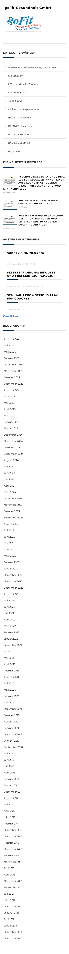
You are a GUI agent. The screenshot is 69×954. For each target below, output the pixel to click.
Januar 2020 (11, 702)
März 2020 (10, 689)
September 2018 (13, 747)
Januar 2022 (11, 638)
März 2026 (10, 351)
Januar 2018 (11, 785)
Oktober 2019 (11, 715)
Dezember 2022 (13, 574)
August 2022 (11, 594)
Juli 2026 (9, 345)
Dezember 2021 (13, 645)
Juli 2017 (9, 804)
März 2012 (9, 900)
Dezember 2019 (13, 708)
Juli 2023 (9, 530)
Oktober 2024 (12, 447)
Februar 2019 (11, 728)
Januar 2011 (10, 925)
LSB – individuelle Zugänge (23, 84)
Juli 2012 (9, 893)
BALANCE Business (18, 134)
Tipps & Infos (15, 100)
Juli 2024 (9, 466)
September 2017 (13, 791)
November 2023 (13, 504)
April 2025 (10, 409)
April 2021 (9, 664)
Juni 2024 (9, 472)
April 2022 (10, 619)
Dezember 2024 (13, 434)
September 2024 (13, 453)
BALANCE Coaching (19, 142)
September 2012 (13, 887)
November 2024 (13, 441)
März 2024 (10, 492)
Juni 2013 (9, 868)
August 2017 (11, 798)
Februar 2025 (11, 421)
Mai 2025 (9, 402)
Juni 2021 (9, 651)
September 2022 (13, 587)
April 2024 (10, 485)
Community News (18, 92)
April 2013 (9, 874)
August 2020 (11, 677)
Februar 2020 (11, 696)
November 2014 (13, 861)
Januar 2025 (11, 428)
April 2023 (10, 549)
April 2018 (9, 772)
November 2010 (13, 938)
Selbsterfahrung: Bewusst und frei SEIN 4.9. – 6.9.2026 (31, 274)
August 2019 (11, 721)
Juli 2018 (9, 753)
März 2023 (10, 555)
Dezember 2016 (13, 830)
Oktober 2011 (11, 912)
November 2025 (13, 370)
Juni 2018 (9, 759)
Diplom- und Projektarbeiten (24, 109)
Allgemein (14, 151)
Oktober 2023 (12, 511)
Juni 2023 (9, 536)
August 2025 (11, 390)
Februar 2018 (11, 779)
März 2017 (9, 817)
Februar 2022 (11, 632)
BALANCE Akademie (19, 117)
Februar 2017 (11, 823)
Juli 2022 (9, 600)
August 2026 (11, 339)
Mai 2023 (9, 543)
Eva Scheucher (16, 75)
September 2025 (13, 383)
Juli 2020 (9, 683)
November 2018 (13, 734)
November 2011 (12, 906)
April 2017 (9, 810)
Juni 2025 (9, 396)
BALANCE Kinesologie (20, 126)
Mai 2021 (9, 657)
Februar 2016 (11, 842)
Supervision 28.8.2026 (25, 253)
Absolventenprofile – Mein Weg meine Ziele (32, 67)
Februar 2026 (11, 358)
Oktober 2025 (12, 377)
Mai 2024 (9, 479)
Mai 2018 (9, 766)
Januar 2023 (11, 568)
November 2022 (13, 581)
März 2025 (10, 415)
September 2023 (13, 517)
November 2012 (13, 881)
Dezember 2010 (13, 932)
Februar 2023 (11, 562)
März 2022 (10, 625)
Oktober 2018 (11, 740)
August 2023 (11, 523)
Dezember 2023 (13, 498)
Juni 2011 (9, 919)
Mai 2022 (9, 613)
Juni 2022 (9, 606)
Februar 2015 (11, 855)
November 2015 (13, 849)
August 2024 (11, 460)
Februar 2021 (11, 670)
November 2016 (13, 836)
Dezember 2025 (13, 364)
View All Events (12, 317)
